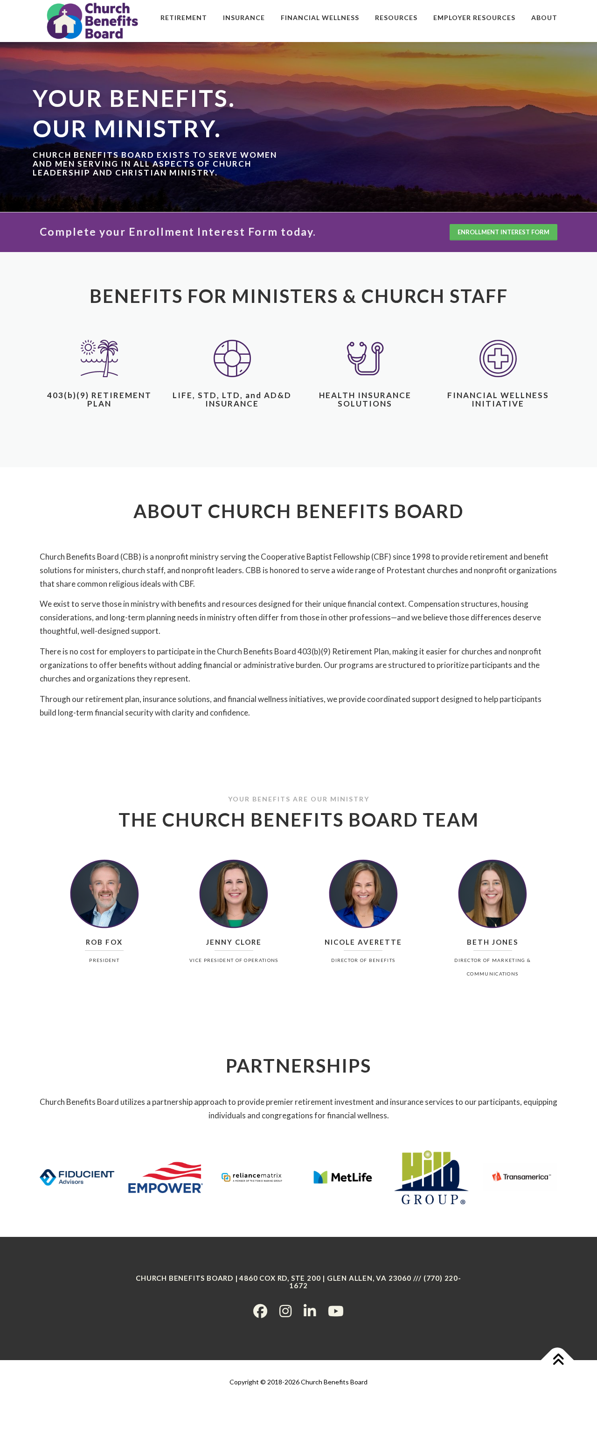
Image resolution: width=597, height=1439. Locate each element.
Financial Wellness (320, 17)
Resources (396, 17)
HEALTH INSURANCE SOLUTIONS (365, 399)
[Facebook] (260, 1310)
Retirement (183, 17)
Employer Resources (474, 17)
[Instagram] (285, 1310)
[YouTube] (336, 1310)
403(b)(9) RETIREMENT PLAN (99, 399)
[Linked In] (310, 1310)
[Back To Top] (557, 1359)
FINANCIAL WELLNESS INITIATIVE (498, 399)
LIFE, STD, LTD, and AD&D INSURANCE (232, 399)
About (544, 17)
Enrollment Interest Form (503, 232)
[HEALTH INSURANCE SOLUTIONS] (365, 357)
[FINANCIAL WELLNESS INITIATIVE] (498, 357)
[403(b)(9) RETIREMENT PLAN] (99, 357)
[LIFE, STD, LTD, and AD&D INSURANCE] (232, 357)
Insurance (244, 17)
